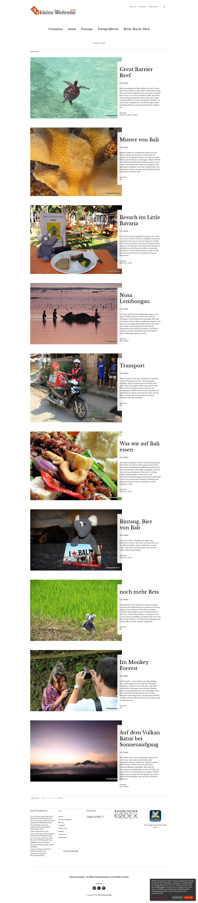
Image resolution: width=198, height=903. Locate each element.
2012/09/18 (123, 339)
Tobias (125, 83)
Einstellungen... (157, 897)
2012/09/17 (123, 403)
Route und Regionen (65, 819)
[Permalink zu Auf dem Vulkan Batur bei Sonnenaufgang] (99, 751)
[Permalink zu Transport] (99, 387)
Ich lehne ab (177, 897)
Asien (72, 29)
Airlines (60, 816)
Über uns (133, 7)
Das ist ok (188, 897)
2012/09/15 (123, 627)
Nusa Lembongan (135, 298)
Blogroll (61, 831)
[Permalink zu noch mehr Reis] (99, 610)
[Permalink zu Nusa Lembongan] (99, 313)
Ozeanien (55, 29)
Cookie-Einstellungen (70, 851)
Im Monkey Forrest (134, 665)
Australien (123, 115)
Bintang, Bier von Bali (136, 525)
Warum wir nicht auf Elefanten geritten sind (40, 850)
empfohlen (129, 115)
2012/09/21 (123, 177)
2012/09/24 (123, 113)
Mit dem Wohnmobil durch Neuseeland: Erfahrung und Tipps (41, 817)
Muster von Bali (139, 140)
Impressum (62, 834)
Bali (121, 179)
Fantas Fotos (153, 7)
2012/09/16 (123, 489)
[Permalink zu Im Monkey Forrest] (99, 680)
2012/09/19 (123, 261)
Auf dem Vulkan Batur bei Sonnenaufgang (140, 739)
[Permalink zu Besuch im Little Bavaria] (99, 239)
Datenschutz (62, 837)
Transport (132, 366)
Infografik (142, 7)
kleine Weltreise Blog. (105, 895)
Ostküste (135, 115)
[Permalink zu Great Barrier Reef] (99, 87)
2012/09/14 (123, 706)
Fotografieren (108, 29)
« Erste (42, 798)
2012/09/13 (123, 784)
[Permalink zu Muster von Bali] (99, 162)
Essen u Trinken (127, 263)
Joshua (33, 842)
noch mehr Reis (139, 592)
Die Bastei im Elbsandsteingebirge (38, 854)
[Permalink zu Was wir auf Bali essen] (99, 465)
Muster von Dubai (43, 831)
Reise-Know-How (137, 29)
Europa (87, 29)
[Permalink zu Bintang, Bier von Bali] (99, 540)
